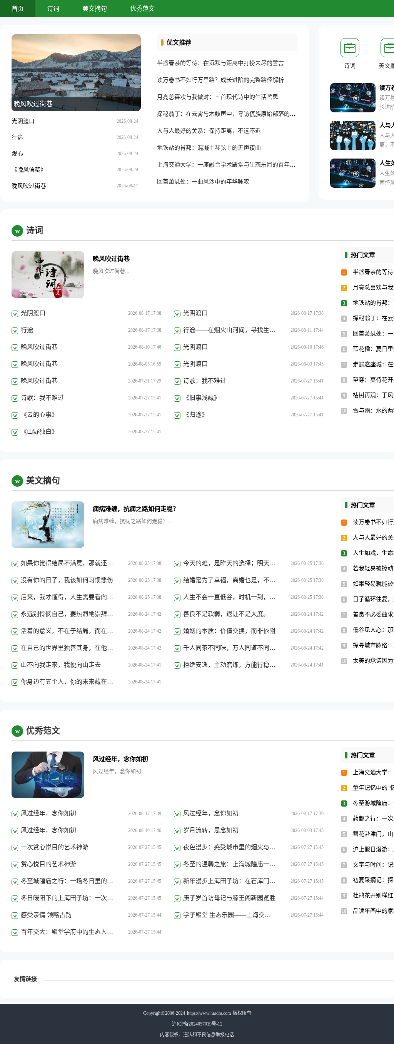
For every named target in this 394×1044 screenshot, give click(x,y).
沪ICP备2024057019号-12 (197, 1024)
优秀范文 (142, 8)
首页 (18, 8)
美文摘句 (94, 8)
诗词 (53, 8)
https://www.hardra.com (209, 1013)
